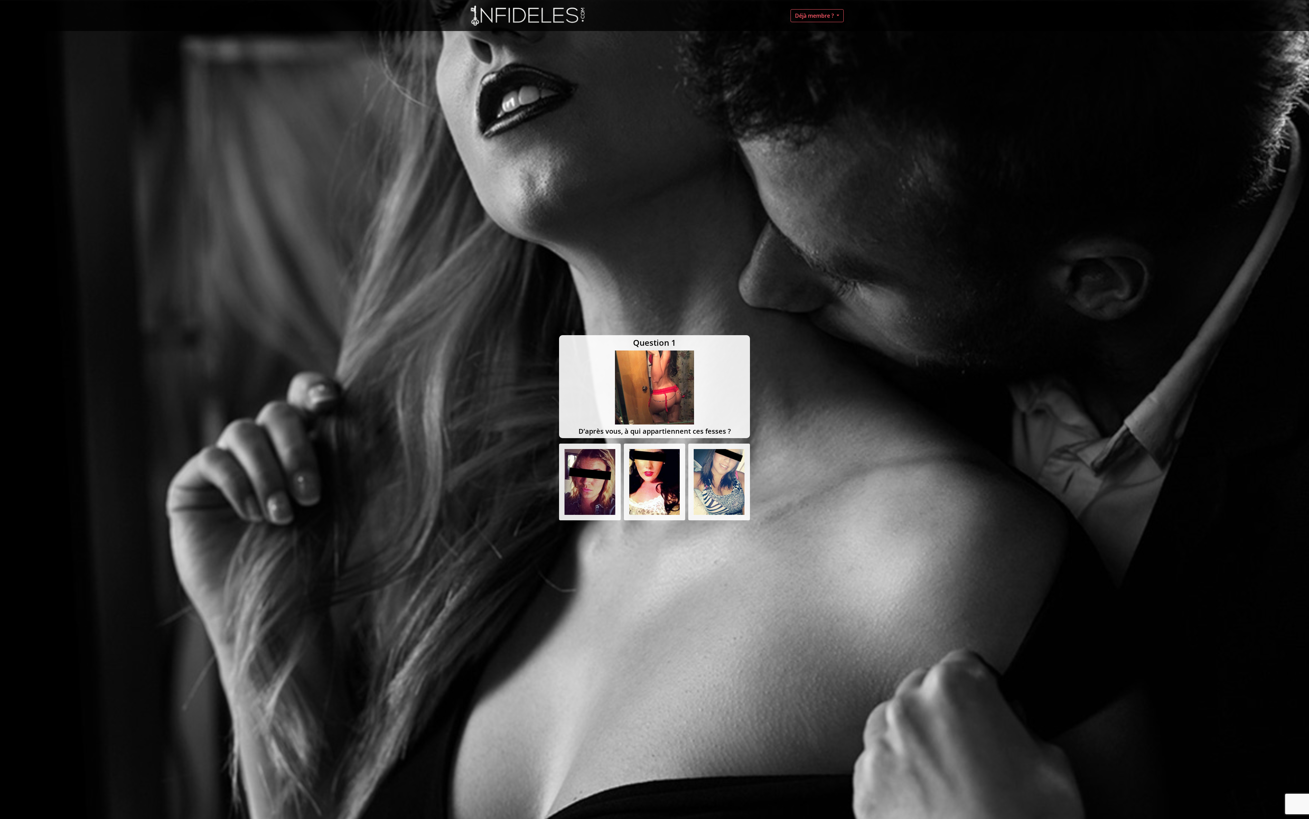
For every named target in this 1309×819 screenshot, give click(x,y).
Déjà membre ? (815, 15)
